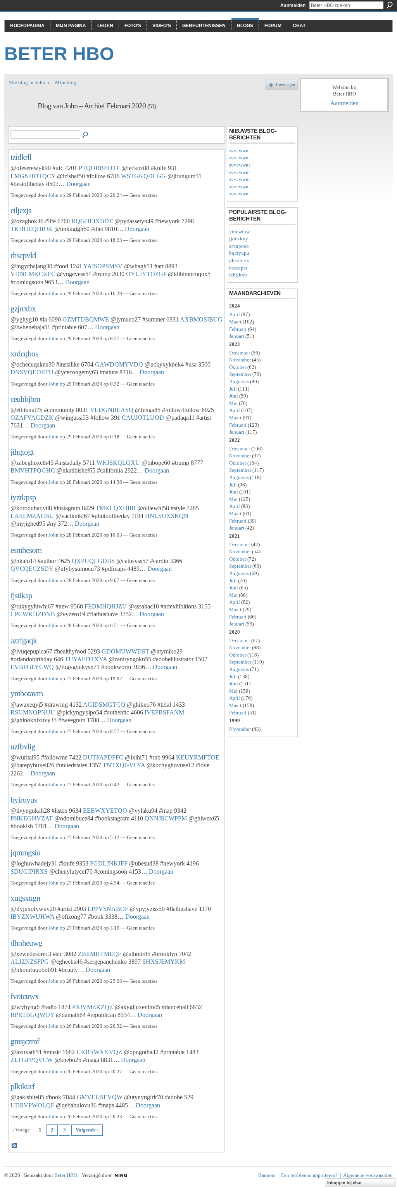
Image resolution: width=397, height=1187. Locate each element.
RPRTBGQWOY (32, 1014)
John (53, 195)
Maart (235, 322)
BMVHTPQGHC (32, 470)
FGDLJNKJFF (109, 863)
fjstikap (21, 595)
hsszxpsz (238, 268)
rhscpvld (23, 255)
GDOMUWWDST (125, 651)
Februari (238, 329)
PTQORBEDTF (99, 168)
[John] (20, 122)
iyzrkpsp (23, 497)
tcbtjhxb (238, 275)
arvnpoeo (239, 246)
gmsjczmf (24, 1041)
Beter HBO (59, 53)
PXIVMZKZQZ (92, 1007)
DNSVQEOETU (32, 372)
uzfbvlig (22, 746)
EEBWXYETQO (105, 810)
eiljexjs (20, 210)
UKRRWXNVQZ (99, 1052)
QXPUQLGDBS (93, 561)
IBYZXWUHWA (32, 916)
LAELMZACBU (32, 516)
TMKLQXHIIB (116, 508)
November (240, 360)
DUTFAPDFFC (103, 757)
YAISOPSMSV (103, 266)
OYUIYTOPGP (146, 274)
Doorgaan (78, 184)
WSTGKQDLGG (143, 176)
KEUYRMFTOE (197, 757)
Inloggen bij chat (344, 1182)
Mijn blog (65, 82)
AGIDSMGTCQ (104, 704)
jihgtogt (22, 451)
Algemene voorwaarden (368, 1175)
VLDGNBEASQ (111, 410)
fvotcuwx (24, 996)
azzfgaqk (23, 640)
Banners (266, 1175)
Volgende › (87, 1130)
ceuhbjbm (25, 399)
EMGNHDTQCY (32, 176)
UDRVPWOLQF (32, 1105)
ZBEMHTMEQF (99, 954)
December (239, 353)
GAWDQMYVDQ (119, 364)
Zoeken (390, 5)
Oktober (237, 367)
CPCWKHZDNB (32, 614)
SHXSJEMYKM (163, 961)
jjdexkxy (238, 239)
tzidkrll (20, 157)
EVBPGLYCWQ (32, 667)
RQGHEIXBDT (92, 221)
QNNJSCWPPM (166, 818)
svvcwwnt (239, 150)
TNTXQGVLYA (124, 765)
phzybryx (239, 260)
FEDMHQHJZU (106, 606)
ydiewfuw (239, 232)
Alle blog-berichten (28, 82)
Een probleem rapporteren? (309, 1175)
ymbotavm (26, 693)
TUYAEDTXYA (86, 659)
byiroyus (23, 799)
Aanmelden (293, 5)
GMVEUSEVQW (100, 1097)
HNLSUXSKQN (166, 516)
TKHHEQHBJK (31, 229)
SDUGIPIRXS (29, 871)
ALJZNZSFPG (29, 961)
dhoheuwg (26, 942)
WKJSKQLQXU (118, 462)
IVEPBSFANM (164, 712)
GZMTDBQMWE (85, 319)
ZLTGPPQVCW (31, 1060)
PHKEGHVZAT (31, 818)
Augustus (239, 381)
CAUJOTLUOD (143, 417)
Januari (236, 336)
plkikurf (22, 1086)
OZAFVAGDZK (32, 417)
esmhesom (25, 550)
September (240, 374)
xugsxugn (25, 897)
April (234, 314)
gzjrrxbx (23, 308)
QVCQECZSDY (31, 568)
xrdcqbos (24, 353)
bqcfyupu (239, 253)
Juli (233, 389)
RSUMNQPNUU (32, 712)
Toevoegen (285, 84)
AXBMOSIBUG (201, 319)
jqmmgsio (25, 852)
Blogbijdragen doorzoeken (85, 135)
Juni (233, 396)
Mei (233, 403)
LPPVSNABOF (108, 908)
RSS (14, 1145)
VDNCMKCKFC (32, 274)
